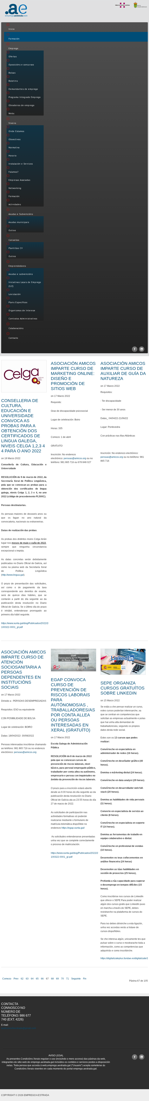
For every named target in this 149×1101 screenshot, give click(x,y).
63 (27, 978)
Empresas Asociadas (19, 180)
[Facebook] (134, 349)
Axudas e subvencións (21, 274)
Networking (15, 188)
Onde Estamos (16, 131)
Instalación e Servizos (21, 163)
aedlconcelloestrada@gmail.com (18, 1028)
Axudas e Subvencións (21, 214)
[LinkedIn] (141, 349)
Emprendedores (17, 266)
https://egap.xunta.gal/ (73, 828)
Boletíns (13, 81)
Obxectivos (15, 139)
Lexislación (15, 294)
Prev (16, 978)
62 (22, 978)
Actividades (15, 204)
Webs (11, 113)
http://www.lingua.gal (13, 575)
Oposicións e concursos (21, 64)
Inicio (12, 29)
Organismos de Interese (22, 310)
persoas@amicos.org (75, 458)
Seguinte (76, 978)
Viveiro (12, 123)
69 (57, 978)
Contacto (13, 338)
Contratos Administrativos (23, 318)
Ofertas (13, 56)
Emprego (13, 48)
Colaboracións (16, 328)
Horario (12, 155)
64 (32, 978)
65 (37, 978)
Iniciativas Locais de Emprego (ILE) (25, 284)
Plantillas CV (16, 248)
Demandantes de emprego (23, 89)
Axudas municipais (19, 222)
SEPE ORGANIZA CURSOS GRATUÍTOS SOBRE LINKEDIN (122, 688)
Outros (12, 256)
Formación (14, 38)
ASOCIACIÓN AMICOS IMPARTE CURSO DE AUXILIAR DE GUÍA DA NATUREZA (123, 371)
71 (67, 978)
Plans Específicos (18, 302)
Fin (84, 978)
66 (42, 978)
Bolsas (12, 72)
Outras (12, 230)
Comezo (6, 978)
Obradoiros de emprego (21, 105)
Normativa (14, 147)
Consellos (14, 240)
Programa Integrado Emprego (25, 97)
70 (62, 978)
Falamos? (13, 172)
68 (52, 978)
